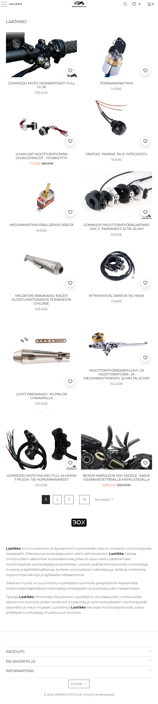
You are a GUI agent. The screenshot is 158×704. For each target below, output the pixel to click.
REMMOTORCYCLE (68, 694)
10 (84, 499)
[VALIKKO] (3, 4)
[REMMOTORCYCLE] (79, 4)
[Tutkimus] (125, 4)
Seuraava (102, 499)
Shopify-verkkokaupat (98, 694)
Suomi (76, 684)
